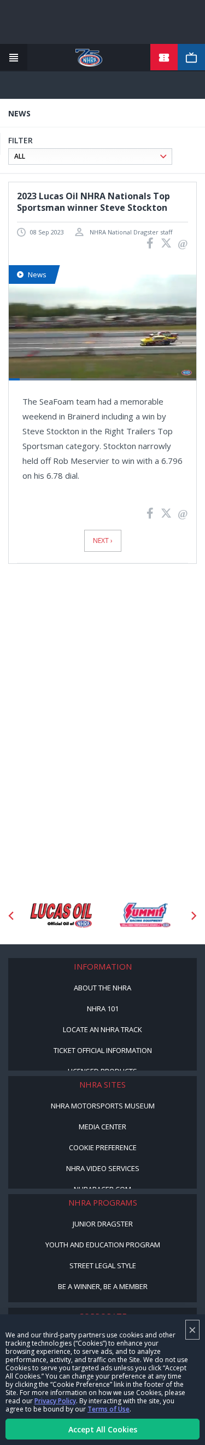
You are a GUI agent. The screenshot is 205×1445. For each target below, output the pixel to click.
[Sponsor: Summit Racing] (71, 915)
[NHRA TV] (191, 57)
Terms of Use (108, 1409)
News (37, 274)
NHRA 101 (103, 1008)
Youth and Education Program (102, 1245)
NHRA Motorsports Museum (103, 1106)
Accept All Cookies (102, 1429)
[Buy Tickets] (164, 57)
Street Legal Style (102, 1265)
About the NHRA (102, 988)
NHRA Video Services (102, 1168)
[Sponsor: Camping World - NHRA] (154, 915)
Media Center (102, 1127)
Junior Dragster (103, 1224)
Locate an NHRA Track (102, 1029)
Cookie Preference (103, 1147)
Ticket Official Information (103, 1050)
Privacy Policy (55, 1400)
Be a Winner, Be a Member (103, 1286)
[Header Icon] (13, 57)
